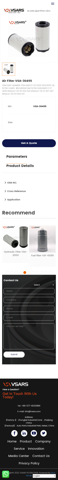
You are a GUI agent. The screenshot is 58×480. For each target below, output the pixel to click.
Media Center (18, 456)
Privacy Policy (29, 463)
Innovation (36, 448)
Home (11, 441)
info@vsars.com (33, 411)
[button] (7, 272)
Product (26, 441)
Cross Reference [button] (16, 191)
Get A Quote (29, 143)
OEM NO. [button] (11, 183)
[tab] (29, 183)
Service (19, 448)
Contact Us (41, 456)
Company (43, 441)
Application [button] (13, 200)
